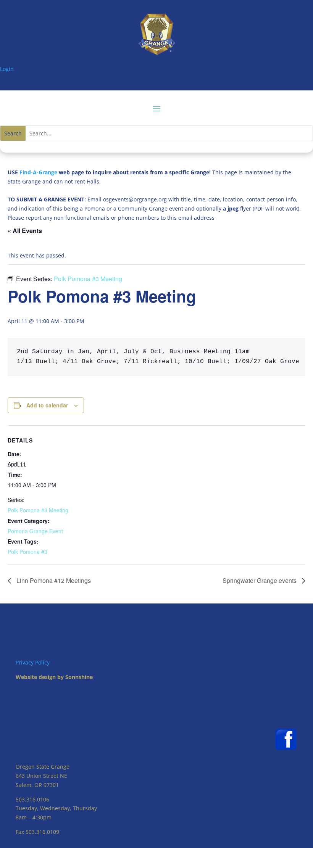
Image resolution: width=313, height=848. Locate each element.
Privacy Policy (33, 662)
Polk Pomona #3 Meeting (38, 510)
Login (7, 68)
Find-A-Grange (38, 172)
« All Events (25, 230)
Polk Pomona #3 (27, 551)
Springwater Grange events (260, 580)
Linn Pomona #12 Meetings (53, 580)
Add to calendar (47, 405)
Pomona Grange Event (35, 531)
